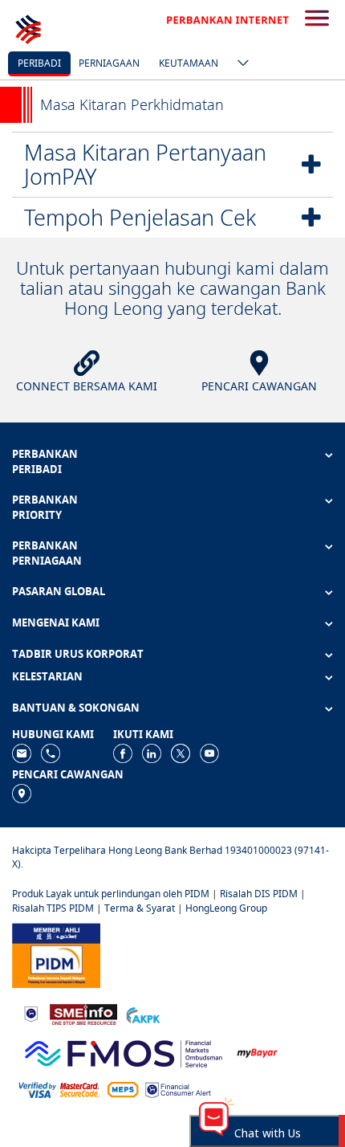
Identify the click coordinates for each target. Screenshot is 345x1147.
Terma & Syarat (139, 908)
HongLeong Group (226, 908)
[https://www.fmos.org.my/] (123, 1051)
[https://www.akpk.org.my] (143, 1013)
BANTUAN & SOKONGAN (76, 707)
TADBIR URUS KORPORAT (78, 654)
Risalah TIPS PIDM (53, 908)
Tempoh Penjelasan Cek (140, 217)
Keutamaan (188, 63)
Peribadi (39, 63)
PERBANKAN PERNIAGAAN (47, 553)
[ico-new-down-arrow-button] (239, 64)
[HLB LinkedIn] (151, 752)
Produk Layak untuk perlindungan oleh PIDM (110, 893)
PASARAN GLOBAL (58, 591)
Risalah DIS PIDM (259, 893)
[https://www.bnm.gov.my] (30, 1013)
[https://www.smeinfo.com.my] (83, 1013)
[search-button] (317, 19)
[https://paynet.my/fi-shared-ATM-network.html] (123, 1088)
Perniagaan (109, 63)
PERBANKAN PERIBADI (45, 461)
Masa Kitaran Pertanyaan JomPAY (145, 164)
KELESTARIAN (47, 676)
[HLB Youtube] (209, 752)
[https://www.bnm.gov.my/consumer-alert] (178, 1088)
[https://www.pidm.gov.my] (56, 953)
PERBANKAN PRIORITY (45, 507)
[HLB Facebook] (122, 752)
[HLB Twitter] (180, 752)
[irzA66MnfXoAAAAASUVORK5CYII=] (50, 752)
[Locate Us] (21, 792)
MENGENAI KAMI (55, 622)
